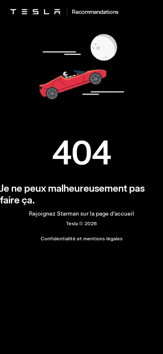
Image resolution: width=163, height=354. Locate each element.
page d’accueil (115, 213)
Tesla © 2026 (81, 223)
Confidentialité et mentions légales (81, 239)
